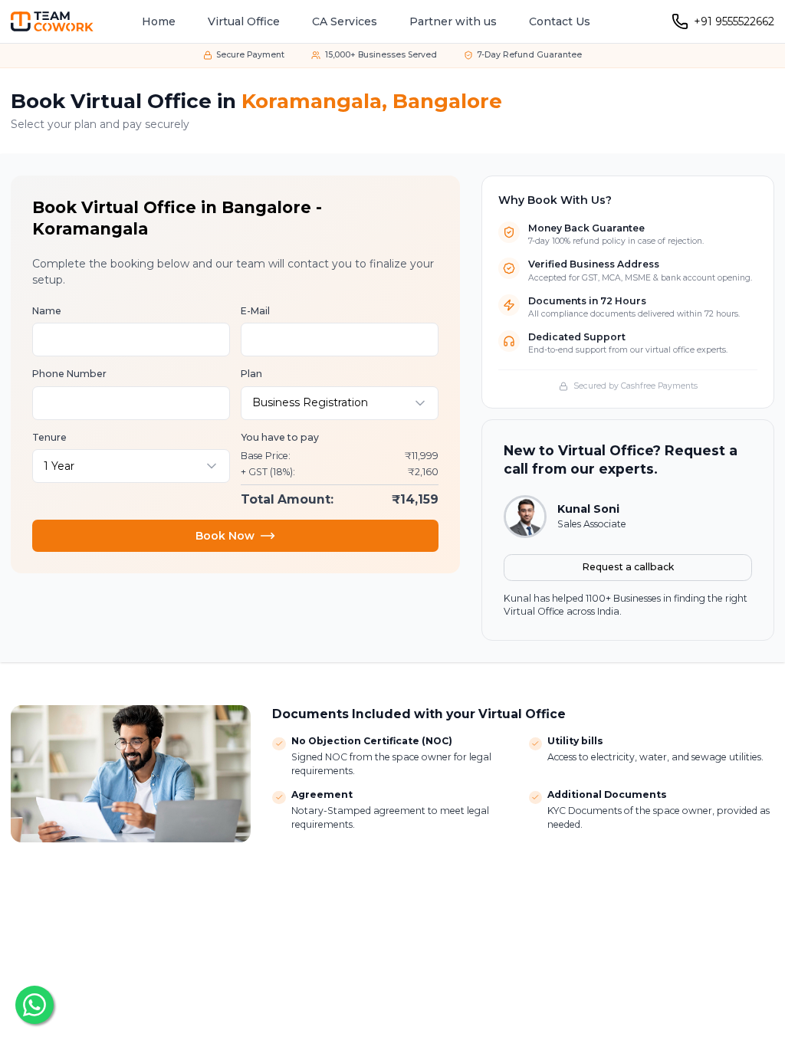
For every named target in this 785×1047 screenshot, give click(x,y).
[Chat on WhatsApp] (34, 1005)
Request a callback (628, 567)
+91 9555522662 (734, 21)
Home (159, 21)
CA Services (344, 21)
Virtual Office (244, 21)
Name (46, 311)
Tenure (49, 437)
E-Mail (255, 311)
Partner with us (453, 21)
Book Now (225, 536)
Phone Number (69, 373)
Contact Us (559, 21)
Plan (251, 373)
